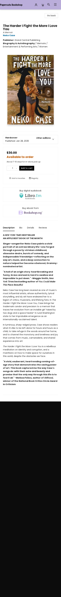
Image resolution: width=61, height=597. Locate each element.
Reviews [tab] (43, 227)
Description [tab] (9, 227)
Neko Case (9, 35)
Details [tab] (30, 227)
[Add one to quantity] (16, 168)
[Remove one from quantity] (9, 168)
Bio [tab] (20, 227)
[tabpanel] (30, 314)
